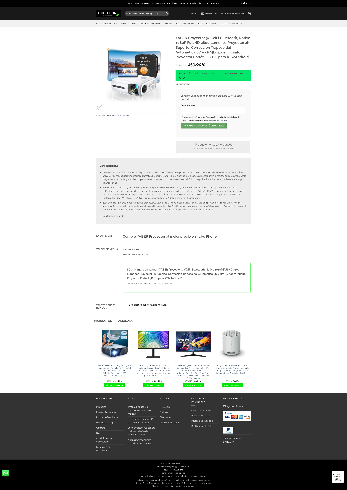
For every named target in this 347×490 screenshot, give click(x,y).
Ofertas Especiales (103, 24)
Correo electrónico (189, 105)
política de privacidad (218, 120)
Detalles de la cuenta (170, 422)
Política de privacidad (202, 421)
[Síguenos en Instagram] (244, 3)
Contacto (193, 13)
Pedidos (164, 412)
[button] (209, 14)
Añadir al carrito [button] (114, 385)
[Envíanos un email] (249, 3)
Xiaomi (133, 24)
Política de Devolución (107, 417)
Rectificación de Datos (202, 426)
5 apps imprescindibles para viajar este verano (139, 442)
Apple (116, 24)
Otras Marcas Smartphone (150, 24)
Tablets (200, 24)
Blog (98, 433)
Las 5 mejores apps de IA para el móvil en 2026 (140, 421)
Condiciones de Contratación (104, 440)
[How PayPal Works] (237, 415)
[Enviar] (166, 13)
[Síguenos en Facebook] (241, 3)
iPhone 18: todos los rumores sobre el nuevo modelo (140, 410)
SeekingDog (169, 486)
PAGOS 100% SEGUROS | (138, 3)
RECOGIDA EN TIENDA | (161, 3)
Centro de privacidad (201, 410)
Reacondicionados (172, 24)
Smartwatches (188, 24)
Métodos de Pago (105, 422)
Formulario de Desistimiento (103, 449)
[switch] (338, 479)
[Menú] (342, 472)
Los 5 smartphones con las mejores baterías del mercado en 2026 (141, 431)
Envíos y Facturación (106, 412)
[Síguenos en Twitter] (247, 3)
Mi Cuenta (101, 407)
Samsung (124, 24)
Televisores (110, 116)
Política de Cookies (200, 415)
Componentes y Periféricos (231, 24)
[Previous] (96, 359)
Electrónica (211, 24)
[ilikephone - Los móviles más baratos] (108, 13)
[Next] (251, 359)
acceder (138, 283)
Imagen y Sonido (123, 116)
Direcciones (165, 417)
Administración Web (186, 486)
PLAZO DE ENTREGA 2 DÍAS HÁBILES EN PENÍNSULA (196, 3)
